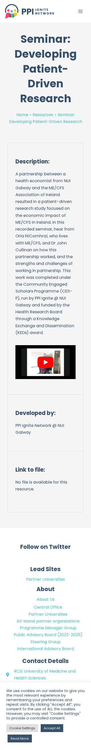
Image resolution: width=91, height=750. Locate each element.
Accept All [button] (52, 728)
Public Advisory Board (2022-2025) (48, 635)
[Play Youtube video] (45, 362)
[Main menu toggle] (80, 11)
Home (22, 115)
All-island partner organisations (48, 621)
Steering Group (45, 642)
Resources (43, 115)
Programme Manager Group (48, 628)
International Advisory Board (45, 649)
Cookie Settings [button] (22, 728)
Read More (20, 738)
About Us (46, 599)
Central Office (48, 607)
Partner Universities (45, 579)
